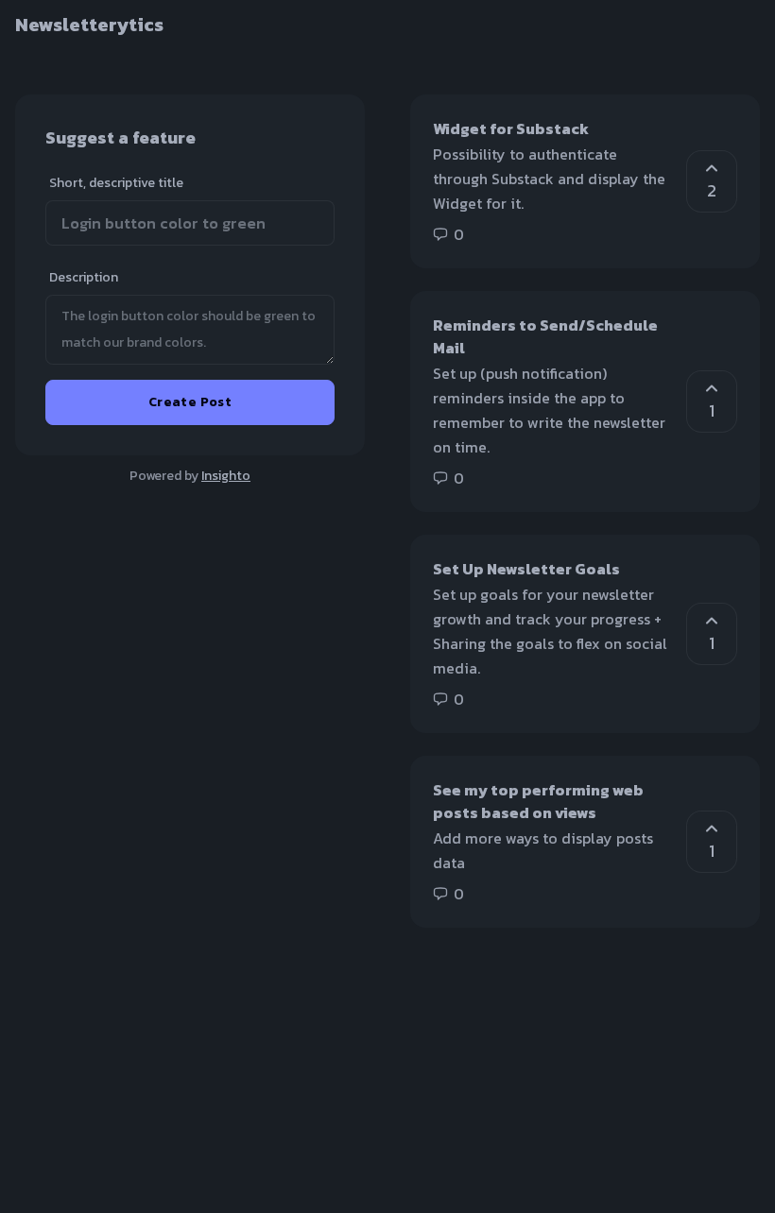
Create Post (190, 402)
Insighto (225, 476)
